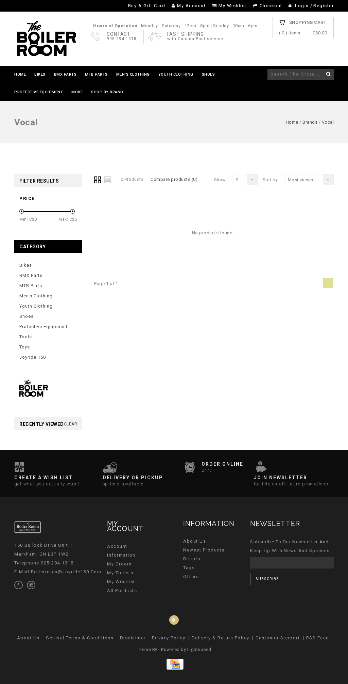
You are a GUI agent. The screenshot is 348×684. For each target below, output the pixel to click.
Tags (189, 567)
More (77, 92)
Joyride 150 (32, 357)
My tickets (120, 572)
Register (323, 5)
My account (191, 5)
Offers (191, 576)
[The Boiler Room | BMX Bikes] (46, 38)
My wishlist (233, 5)
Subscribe (267, 579)
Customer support (278, 637)
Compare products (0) (174, 179)
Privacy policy (168, 637)
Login (302, 5)
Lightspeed (199, 649)
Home (20, 74)
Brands (309, 122)
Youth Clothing (175, 74)
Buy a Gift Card (147, 5)
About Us (194, 541)
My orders (119, 563)
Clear (70, 423)
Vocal (328, 122)
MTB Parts (96, 74)
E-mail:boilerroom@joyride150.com (57, 571)
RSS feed (317, 637)
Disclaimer (133, 637)
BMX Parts (65, 74)
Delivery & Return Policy (220, 637)
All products (122, 590)
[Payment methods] (174, 668)
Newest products (204, 550)
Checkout (271, 5)
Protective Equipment (38, 92)
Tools (25, 336)
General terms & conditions (80, 637)
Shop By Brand (107, 92)
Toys (24, 346)
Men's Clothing (133, 74)
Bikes (40, 74)
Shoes (208, 74)
